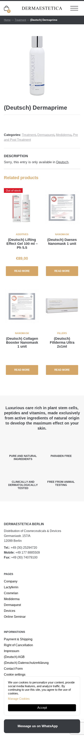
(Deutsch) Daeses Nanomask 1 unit (62, 242)
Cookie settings (14, 674)
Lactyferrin (11, 587)
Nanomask (62, 234)
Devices (9, 610)
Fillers (62, 333)
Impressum (11, 651)
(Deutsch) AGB (14, 657)
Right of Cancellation (18, 645)
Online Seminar (15, 616)
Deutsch (62, 162)
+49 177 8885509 (27, 552)
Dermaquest (45, 135)
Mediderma (63, 135)
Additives (22, 234)
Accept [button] (42, 707)
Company (10, 581)
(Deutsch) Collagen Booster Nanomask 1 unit (22, 342)
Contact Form (13, 668)
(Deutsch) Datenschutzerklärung (26, 662)
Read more (22, 271)
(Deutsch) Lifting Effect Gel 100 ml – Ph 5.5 (22, 244)
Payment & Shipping (18, 639)
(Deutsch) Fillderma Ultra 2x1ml (62, 342)
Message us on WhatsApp (38, 726)
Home (7, 19)
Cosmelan (11, 593)
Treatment (20, 19)
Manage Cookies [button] (19, 698)
